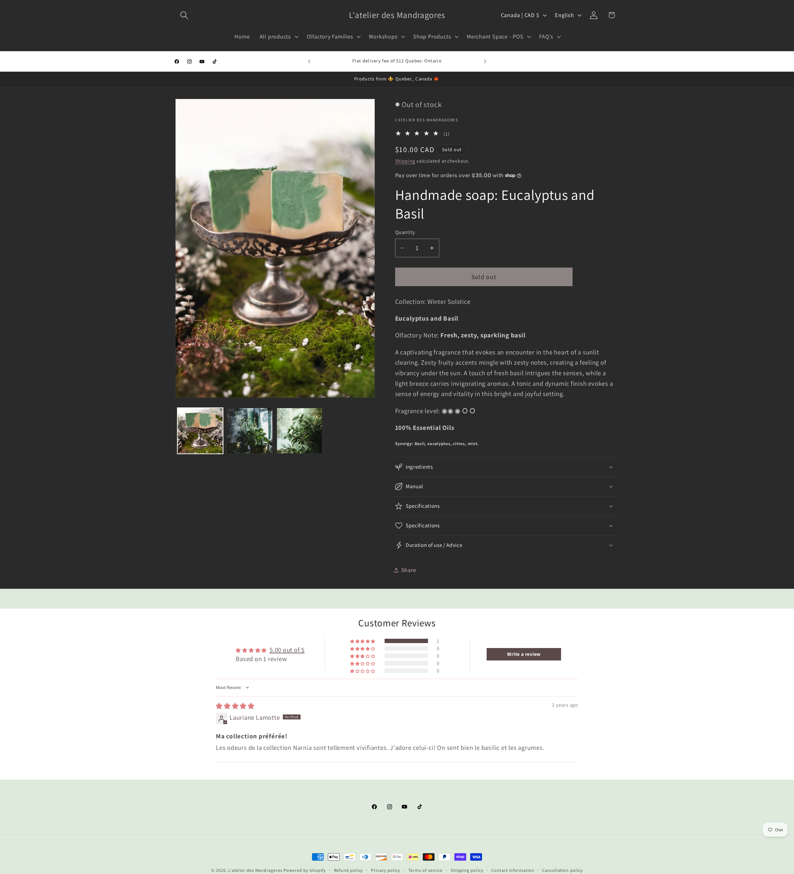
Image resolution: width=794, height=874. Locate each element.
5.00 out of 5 (287, 650)
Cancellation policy (562, 870)
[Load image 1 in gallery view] (200, 430)
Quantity (405, 232)
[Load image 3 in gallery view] (299, 430)
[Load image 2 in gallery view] (250, 430)
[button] (184, 15)
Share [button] (408, 570)
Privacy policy (385, 870)
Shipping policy (467, 870)
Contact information (512, 870)
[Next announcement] (485, 61)
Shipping (405, 161)
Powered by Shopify (304, 870)
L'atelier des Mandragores (255, 870)
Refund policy (348, 870)
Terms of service (425, 870)
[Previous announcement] (309, 61)
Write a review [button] (524, 654)
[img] (235, 706)
